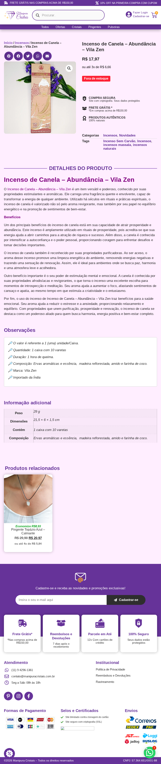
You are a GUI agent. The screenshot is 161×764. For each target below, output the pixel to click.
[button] (8, 56)
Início (8, 43)
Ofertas (60, 27)
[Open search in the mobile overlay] (68, 15)
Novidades (127, 135)
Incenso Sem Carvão (119, 141)
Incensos (22, 43)
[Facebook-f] (28, 696)
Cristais (77, 27)
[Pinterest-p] (8, 696)
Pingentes (94, 27)
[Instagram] (18, 696)
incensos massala (117, 145)
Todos (45, 27)
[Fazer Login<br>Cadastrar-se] (129, 14)
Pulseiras (114, 27)
